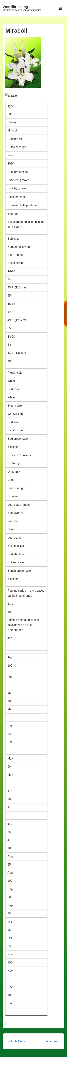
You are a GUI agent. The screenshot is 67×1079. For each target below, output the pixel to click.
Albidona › (52, 1041)
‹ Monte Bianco (17, 1041)
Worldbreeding (15, 7)
